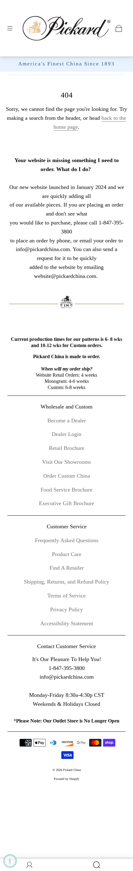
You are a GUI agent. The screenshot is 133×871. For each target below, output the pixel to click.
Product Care (66, 554)
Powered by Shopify (66, 779)
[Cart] (119, 28)
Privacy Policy (66, 609)
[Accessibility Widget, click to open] (10, 861)
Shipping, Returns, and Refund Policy (66, 582)
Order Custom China (66, 476)
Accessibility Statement (66, 623)
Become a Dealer (66, 420)
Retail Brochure (66, 448)
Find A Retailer (66, 568)
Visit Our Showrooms (66, 462)
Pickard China (72, 770)
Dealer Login (66, 434)
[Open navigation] (14, 28)
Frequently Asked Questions (66, 540)
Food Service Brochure (66, 490)
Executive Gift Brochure (66, 503)
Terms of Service (66, 596)
